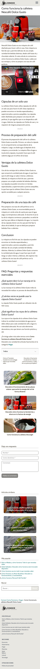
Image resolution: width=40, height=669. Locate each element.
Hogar (3, 647)
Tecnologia (5, 657)
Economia (4, 642)
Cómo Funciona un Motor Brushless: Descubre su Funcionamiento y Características (16, 574)
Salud (3, 651)
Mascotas (4, 649)
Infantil (4, 655)
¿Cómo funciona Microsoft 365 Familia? (13, 578)
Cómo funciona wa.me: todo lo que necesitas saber (17, 571)
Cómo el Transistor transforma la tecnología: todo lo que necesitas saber (10, 360)
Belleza (4, 653)
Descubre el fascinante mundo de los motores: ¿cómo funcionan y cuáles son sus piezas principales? (29, 360)
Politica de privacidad (7, 666)
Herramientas (5, 644)
